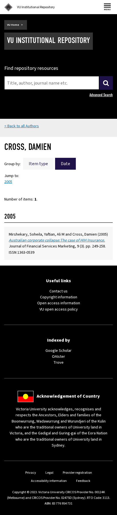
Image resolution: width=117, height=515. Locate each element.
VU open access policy (58, 309)
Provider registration (77, 472)
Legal (49, 472)
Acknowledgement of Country (68, 396)
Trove (58, 362)
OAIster (58, 356)
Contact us (58, 291)
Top (107, 510)
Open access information (58, 303)
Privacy (30, 472)
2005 (8, 182)
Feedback (83, 481)
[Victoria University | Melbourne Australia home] (8, 7)
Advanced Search (101, 94)
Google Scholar (58, 351)
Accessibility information (49, 481)
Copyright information (58, 297)
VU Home (13, 25)
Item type (38, 164)
